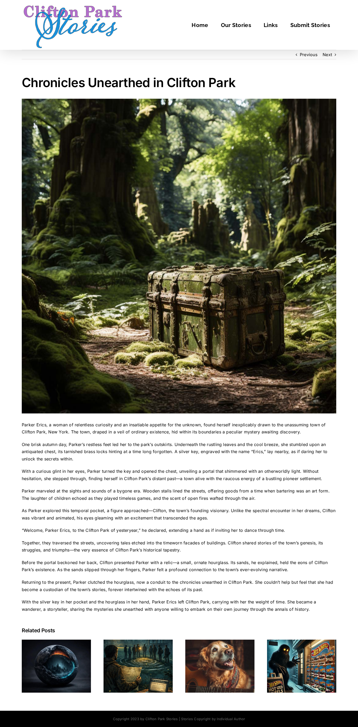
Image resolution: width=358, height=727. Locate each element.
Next (327, 54)
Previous (308, 54)
